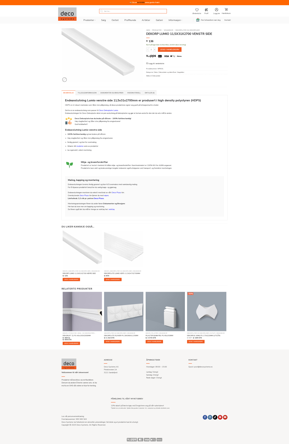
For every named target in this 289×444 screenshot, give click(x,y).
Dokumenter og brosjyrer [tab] (111, 93)
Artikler (146, 20)
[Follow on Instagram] (210, 417)
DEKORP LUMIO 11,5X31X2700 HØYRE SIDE (79, 273)
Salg (103, 20)
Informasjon (175, 20)
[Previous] (62, 320)
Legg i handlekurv (169, 49)
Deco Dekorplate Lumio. (108, 110)
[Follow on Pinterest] (220, 417)
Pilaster (154, 333)
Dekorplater (156, 76)
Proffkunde (130, 20)
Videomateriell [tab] (134, 93)
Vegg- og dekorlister (86, 333)
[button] (216, 11)
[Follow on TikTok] (215, 417)
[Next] (226, 320)
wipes (106, 195)
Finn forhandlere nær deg (210, 20)
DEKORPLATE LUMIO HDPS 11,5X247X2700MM (122, 273)
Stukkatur (73, 333)
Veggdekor (168, 30)
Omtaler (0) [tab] (150, 93)
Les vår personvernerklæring (73, 416)
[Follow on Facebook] (205, 417)
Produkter (88, 20)
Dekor (156, 72)
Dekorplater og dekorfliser (187, 30)
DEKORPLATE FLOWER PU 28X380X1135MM (121, 336)
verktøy (112, 209)
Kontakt (227, 20)
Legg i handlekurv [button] (71, 279)
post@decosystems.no (203, 367)
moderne (79, 146)
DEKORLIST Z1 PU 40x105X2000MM (77, 336)
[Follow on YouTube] (225, 417)
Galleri (159, 20)
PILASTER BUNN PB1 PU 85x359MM (159, 336)
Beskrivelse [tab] (68, 93)
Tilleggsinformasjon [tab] (87, 93)
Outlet (115, 20)
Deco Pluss (116, 192)
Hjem (148, 30)
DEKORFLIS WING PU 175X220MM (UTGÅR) (203, 336)
